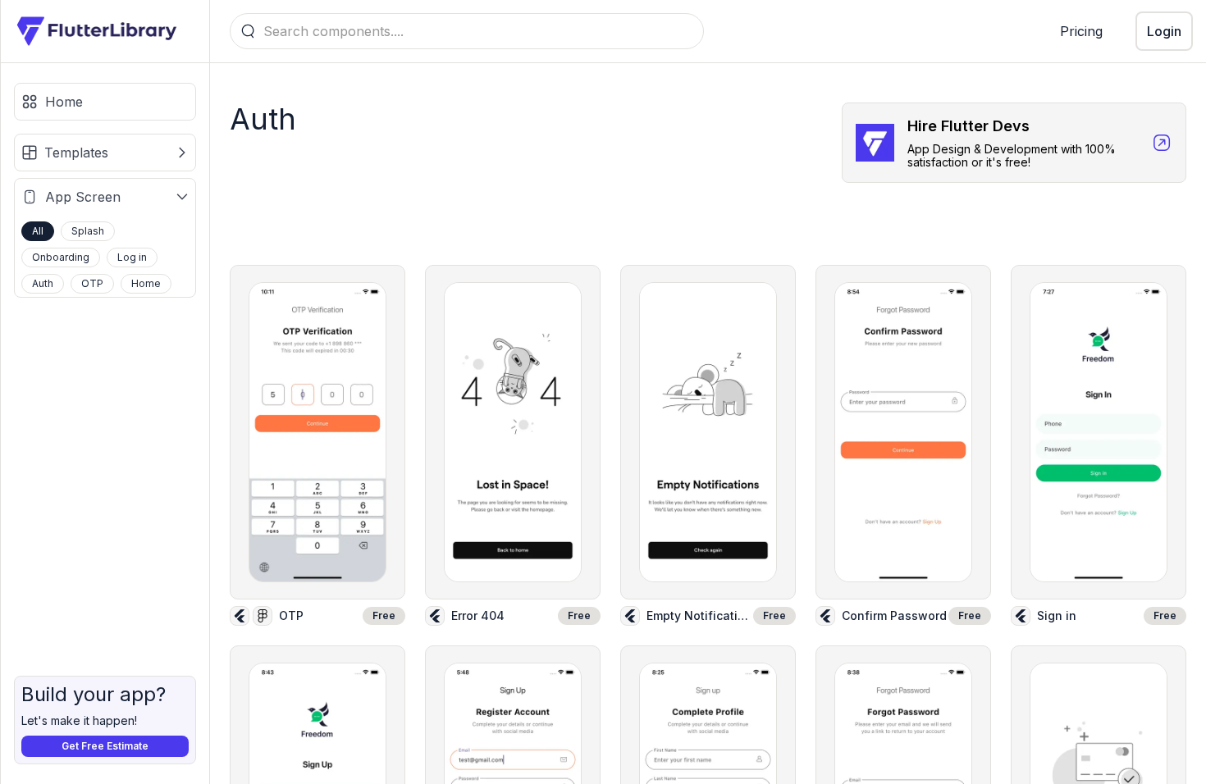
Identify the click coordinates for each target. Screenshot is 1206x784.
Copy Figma (327, 409)
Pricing (1081, 31)
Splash (87, 231)
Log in (132, 257)
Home (146, 283)
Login (1164, 31)
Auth (42, 283)
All (37, 231)
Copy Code (326, 457)
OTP (92, 283)
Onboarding (60, 257)
